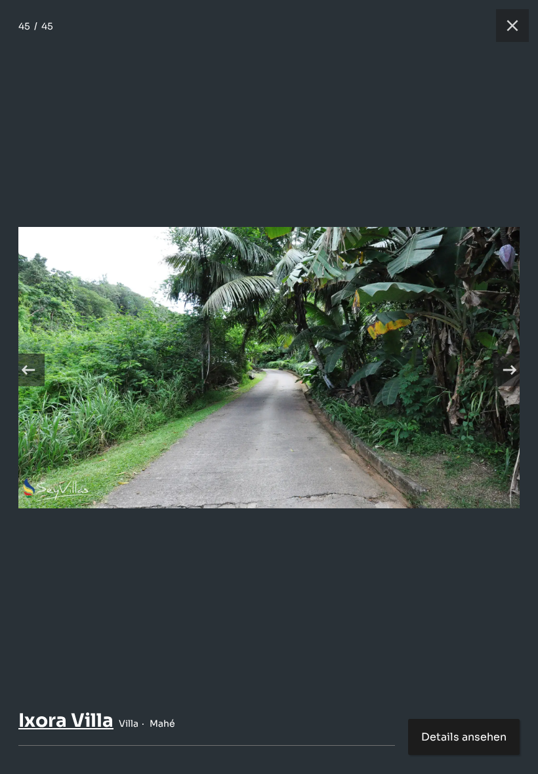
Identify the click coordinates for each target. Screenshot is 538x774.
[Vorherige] (28, 370)
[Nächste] (510, 370)
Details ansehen (464, 737)
